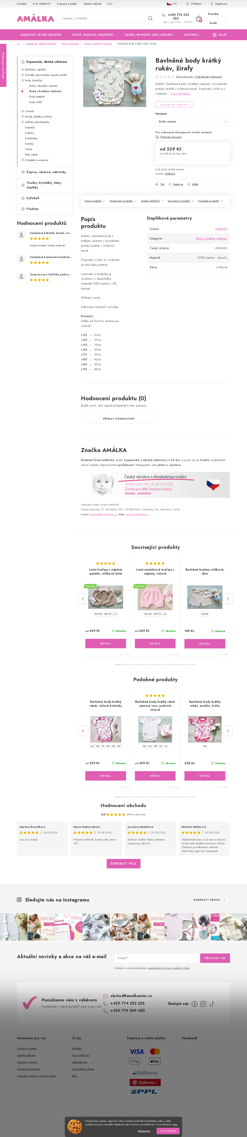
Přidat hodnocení (119, 419)
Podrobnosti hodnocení (208, 77)
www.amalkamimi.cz (137, 514)
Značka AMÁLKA (150, 201)
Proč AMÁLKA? (42, 4)
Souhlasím (170, 1131)
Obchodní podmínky (28, 1069)
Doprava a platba (67, 4)
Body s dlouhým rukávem (43, 86)
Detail (105, 643)
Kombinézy (31, 138)
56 (144, 746)
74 (103, 746)
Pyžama (29, 133)
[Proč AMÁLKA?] (155, 484)
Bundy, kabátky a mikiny (38, 116)
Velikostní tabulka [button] (174, 105)
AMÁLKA (170, 174)
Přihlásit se (215, 958)
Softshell (33, 198)
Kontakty (21, 4)
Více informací (180, 94)
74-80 (204, 614)
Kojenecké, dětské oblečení (47, 62)
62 (92, 746)
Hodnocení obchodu (123, 805)
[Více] (219, 34)
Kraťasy (29, 144)
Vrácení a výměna (27, 1062)
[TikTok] (212, 1004)
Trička (28, 149)
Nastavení (144, 1131)
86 (113, 746)
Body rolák (35, 102)
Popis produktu (93, 201)
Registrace (221, 4)
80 (108, 746)
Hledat (150, 18)
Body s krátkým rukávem (45, 91)
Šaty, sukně (31, 154)
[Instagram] (203, 1004)
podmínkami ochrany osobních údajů (169, 968)
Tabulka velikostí (92, 4)
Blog (74, 1076)
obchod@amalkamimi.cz (131, 996)
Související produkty (179, 201)
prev (83, 598)
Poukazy (33, 209)
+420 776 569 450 (127, 1010)
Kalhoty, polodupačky (37, 122)
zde (175, 1124)
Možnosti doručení (171, 137)
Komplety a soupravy (36, 160)
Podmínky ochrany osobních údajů (36, 1076)
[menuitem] (43, 34)
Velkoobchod (79, 1062)
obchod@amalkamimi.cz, (104, 514)
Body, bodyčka (33, 80)
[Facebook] (194, 1004)
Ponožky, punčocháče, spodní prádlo (46, 75)
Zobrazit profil (207, 900)
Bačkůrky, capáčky (35, 69)
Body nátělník (37, 96)
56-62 (98, 614)
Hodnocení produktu (121, 201)
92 (119, 746)
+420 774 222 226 (178, 16)
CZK (175, 4)
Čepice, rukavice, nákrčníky (46, 172)
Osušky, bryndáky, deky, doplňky (44, 185)
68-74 (107, 614)
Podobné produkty (208, 201)
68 (97, 746)
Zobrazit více (123, 863)
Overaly (29, 111)
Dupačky (30, 127)
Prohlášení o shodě (83, 1069)
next (227, 598)
